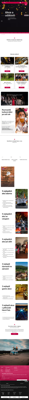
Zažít (1, 370)
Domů (2, 369)
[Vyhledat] (24, 2)
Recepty (2, 371)
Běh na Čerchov (7, 82)
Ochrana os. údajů (7, 369)
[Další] (13, 132)
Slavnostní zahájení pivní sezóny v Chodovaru (21, 83)
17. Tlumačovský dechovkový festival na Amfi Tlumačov (21, 66)
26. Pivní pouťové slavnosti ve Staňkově (7, 66)
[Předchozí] (12, 132)
